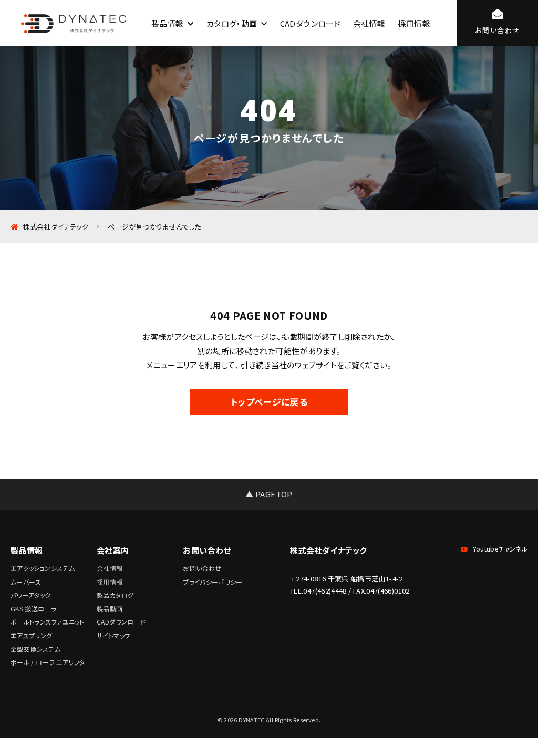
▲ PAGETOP (268, 494)
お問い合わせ (202, 568)
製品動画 (109, 608)
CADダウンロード (310, 23)
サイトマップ (113, 635)
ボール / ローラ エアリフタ (48, 662)
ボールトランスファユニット (48, 621)
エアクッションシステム (43, 568)
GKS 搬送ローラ (33, 608)
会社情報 (369, 23)
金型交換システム (35, 649)
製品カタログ (115, 594)
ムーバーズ (26, 581)
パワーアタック (31, 594)
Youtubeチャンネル (500, 548)
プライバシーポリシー (213, 581)
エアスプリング (32, 635)
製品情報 (167, 23)
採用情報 (414, 23)
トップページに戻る (269, 401)
